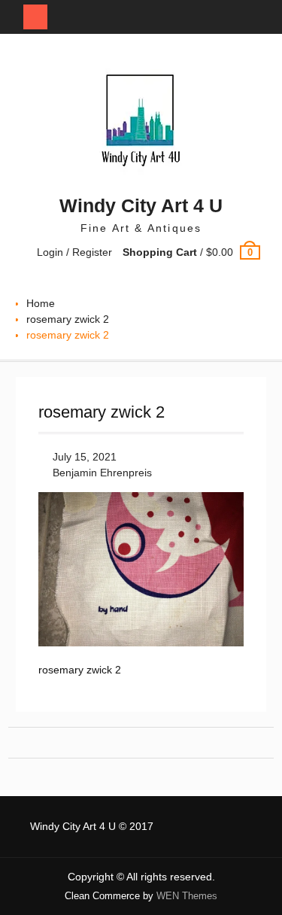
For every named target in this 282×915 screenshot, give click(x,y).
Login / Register (74, 252)
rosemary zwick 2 (67, 319)
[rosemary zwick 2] (141, 643)
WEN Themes (186, 895)
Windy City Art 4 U (141, 205)
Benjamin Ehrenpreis (102, 473)
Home (40, 303)
